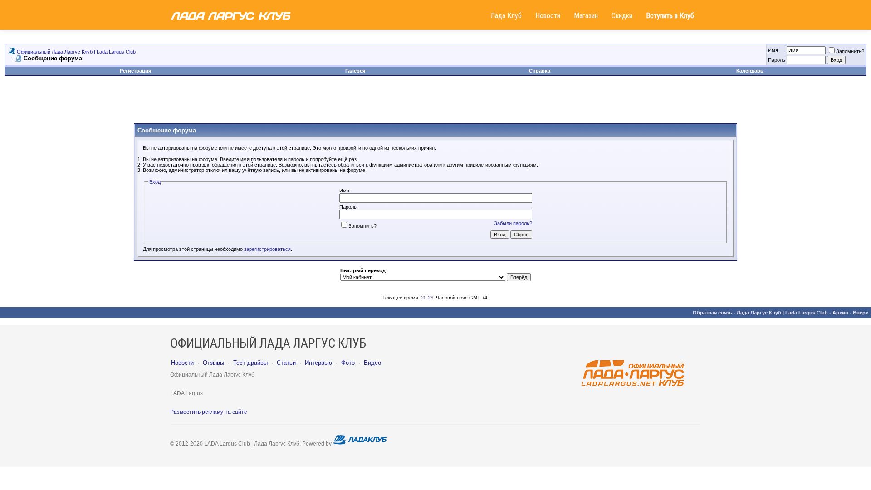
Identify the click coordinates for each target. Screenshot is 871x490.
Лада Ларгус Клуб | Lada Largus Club (782, 312)
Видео (372, 362)
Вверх (860, 312)
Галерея (355, 71)
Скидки (622, 15)
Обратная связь (712, 312)
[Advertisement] (435, 103)
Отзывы (213, 362)
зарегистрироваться (267, 249)
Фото (348, 362)
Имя (773, 50)
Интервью (318, 362)
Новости (547, 15)
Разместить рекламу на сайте (208, 412)
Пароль (776, 60)
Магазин (586, 15)
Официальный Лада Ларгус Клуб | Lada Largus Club (76, 51)
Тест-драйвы (250, 362)
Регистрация (135, 71)
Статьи (286, 362)
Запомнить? (850, 51)
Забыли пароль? (513, 223)
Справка (539, 71)
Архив (840, 312)
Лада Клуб (506, 15)
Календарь (749, 71)
